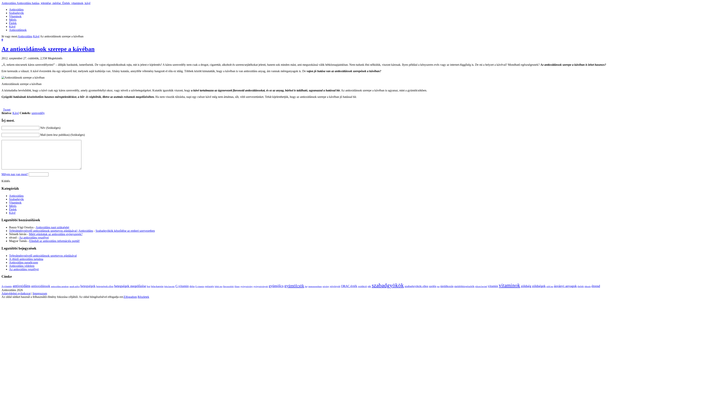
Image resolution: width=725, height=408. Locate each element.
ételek (581, 286)
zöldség (526, 286)
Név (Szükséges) (50, 127)
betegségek (88, 286)
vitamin (493, 286)
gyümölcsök (294, 286)
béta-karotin (157, 286)
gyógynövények (261, 286)
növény (326, 286)
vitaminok (509, 285)
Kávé (12, 26)
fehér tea (218, 286)
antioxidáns (21, 286)
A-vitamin (7, 286)
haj (306, 286)
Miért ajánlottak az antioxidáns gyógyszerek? (56, 234)
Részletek (143, 296)
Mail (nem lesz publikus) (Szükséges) (62, 134)
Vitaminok (15, 16)
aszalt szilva (74, 286)
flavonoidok (228, 286)
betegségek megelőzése (130, 286)
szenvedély (38, 113)
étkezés (588, 286)
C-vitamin (182, 286)
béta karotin (169, 286)
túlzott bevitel (481, 286)
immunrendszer (315, 286)
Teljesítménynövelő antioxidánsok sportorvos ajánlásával (43, 255)
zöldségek (539, 286)
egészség (209, 286)
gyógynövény (247, 286)
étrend (596, 286)
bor (148, 286)
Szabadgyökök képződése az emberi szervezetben (125, 230)
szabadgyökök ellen (416, 286)
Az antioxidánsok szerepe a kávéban (48, 49)
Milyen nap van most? (15, 174)
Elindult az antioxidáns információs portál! (54, 241)
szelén (432, 286)
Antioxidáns (46, 3)
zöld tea (549, 286)
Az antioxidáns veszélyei (34, 237)
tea (438, 286)
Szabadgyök (16, 13)
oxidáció (362, 286)
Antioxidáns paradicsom (23, 262)
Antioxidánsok (18, 30)
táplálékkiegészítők (464, 286)
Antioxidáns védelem (21, 265)
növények (335, 286)
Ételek (13, 23)
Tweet (6, 109)
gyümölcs (276, 286)
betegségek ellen (104, 286)
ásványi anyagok (565, 286)
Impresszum (40, 293)
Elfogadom (130, 296)
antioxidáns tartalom (60, 286)
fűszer (237, 286)
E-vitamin (199, 286)
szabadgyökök (388, 285)
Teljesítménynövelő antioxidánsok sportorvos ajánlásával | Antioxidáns (51, 230)
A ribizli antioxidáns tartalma (26, 259)
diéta (192, 286)
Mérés (12, 19)
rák (369, 286)
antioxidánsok (40, 286)
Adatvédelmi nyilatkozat (16, 293)
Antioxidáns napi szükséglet (52, 227)
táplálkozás (447, 286)
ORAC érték (349, 286)
